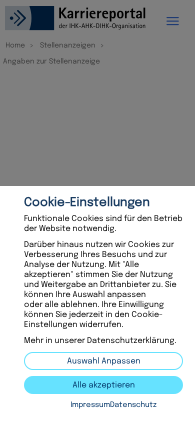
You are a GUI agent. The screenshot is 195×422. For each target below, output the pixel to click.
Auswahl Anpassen (103, 361)
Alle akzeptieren (103, 385)
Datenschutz (133, 405)
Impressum (90, 405)
